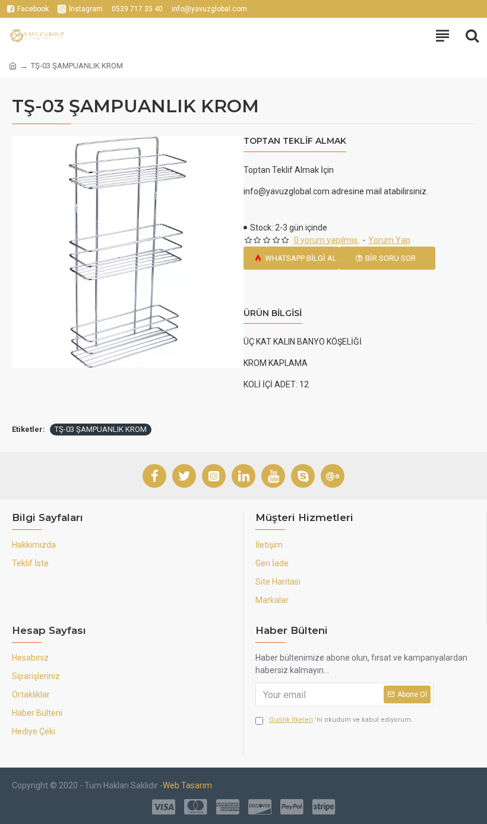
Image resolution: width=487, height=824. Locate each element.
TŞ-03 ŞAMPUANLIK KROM (101, 429)
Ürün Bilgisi (273, 313)
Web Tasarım (187, 785)
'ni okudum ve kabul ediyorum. (341, 720)
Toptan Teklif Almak (295, 141)
